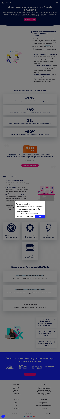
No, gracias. (20, 216)
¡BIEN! (40, 216)
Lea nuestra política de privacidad (23, 211)
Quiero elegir (30, 216)
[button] (3, 416)
